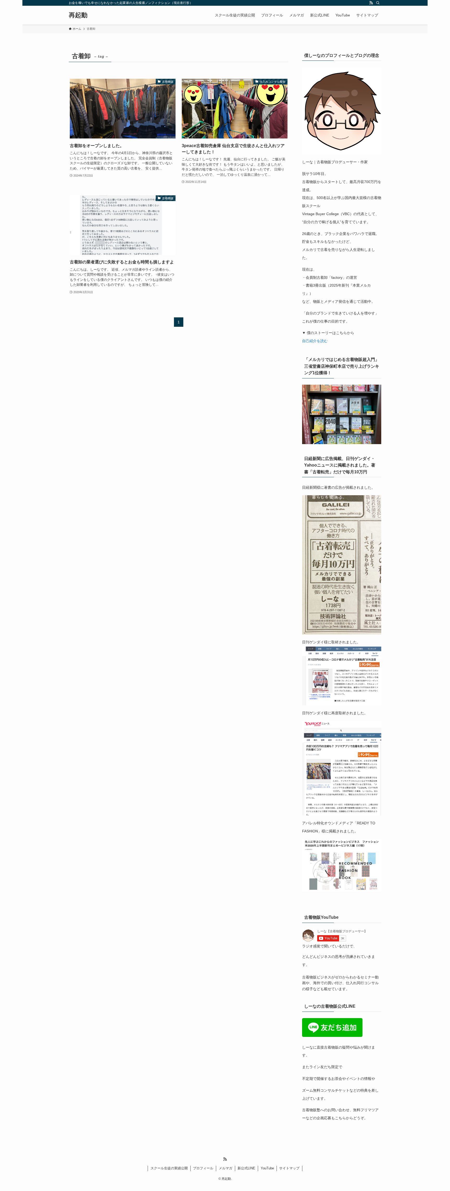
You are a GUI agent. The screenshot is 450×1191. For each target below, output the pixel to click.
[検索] (377, 3)
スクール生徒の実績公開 (169, 1168)
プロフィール (203, 1168)
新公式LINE (246, 1168)
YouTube (267, 1168)
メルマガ (225, 1168)
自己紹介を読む (315, 341)
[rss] (371, 3)
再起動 (78, 15)
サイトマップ (289, 1168)
